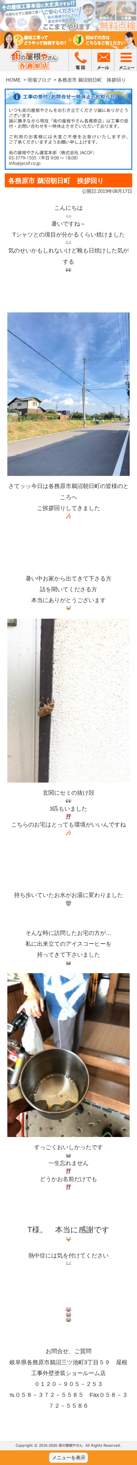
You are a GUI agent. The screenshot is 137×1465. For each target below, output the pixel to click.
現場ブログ (39, 80)
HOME (13, 80)
